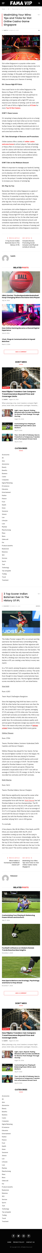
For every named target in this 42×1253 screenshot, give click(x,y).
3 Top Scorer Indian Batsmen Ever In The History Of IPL (12, 243)
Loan (3, 524)
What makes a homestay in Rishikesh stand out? (12, 863)
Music (3, 533)
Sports (4, 561)
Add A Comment (21, 352)
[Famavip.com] (21, 3)
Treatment (5, 580)
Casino (4, 477)
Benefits (6, 388)
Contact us (30, 1242)
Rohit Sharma (29, 800)
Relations (5, 552)
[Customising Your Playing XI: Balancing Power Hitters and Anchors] (7, 426)
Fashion (4, 495)
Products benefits (7, 546)
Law (3, 517)
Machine (4, 527)
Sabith (6, 30)
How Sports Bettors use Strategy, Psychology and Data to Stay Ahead (20, 981)
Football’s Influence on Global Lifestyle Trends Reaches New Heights (18, 949)
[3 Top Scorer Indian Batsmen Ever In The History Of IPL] (21, 623)
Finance (4, 498)
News (3, 536)
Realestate (5, 549)
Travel (4, 577)
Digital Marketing (7, 483)
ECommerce (5, 486)
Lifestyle (4, 520)
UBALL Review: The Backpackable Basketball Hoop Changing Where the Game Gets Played (21, 296)
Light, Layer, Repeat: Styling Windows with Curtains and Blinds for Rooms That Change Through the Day (27, 413)
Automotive (5, 464)
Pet (3, 542)
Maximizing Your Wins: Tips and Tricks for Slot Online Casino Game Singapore (30, 864)
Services (4, 558)
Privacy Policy (18, 1242)
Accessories (5, 455)
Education (5, 489)
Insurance (5, 511)
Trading (4, 574)
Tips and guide (6, 571)
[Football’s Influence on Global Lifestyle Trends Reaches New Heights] (21, 934)
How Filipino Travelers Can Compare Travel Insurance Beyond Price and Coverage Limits (19, 394)
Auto (3, 461)
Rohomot (6, 606)
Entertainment (6, 492)
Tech (3, 564)
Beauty (4, 467)
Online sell (5, 539)
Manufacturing (6, 530)
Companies (5, 480)
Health (4, 505)
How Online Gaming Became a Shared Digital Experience (20, 329)
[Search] (39, 3)
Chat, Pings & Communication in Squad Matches (18, 340)
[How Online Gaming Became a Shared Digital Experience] (21, 315)
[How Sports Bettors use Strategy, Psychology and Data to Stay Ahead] (21, 967)
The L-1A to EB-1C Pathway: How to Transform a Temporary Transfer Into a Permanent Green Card (27, 437)
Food (3, 502)
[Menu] (3, 3)
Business (4, 473)
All (39, 30)
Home (3, 508)
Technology (5, 567)
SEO (3, 555)
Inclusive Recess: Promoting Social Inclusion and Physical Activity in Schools (30, 244)
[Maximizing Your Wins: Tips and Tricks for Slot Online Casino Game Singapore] (21, 47)
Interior (4, 514)
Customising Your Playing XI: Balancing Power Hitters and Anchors (25, 426)
